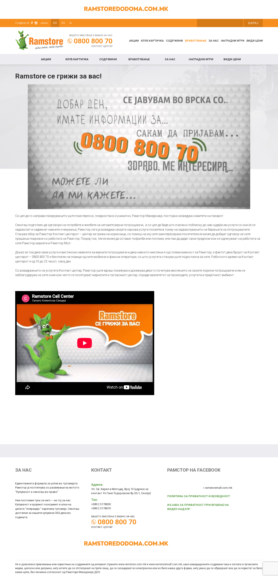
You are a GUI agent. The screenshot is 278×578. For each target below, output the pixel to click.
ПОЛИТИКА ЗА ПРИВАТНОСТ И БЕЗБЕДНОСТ (198, 496)
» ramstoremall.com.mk (217, 487)
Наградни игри (232, 40)
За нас (213, 40)
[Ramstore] (39, 41)
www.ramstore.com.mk (132, 564)
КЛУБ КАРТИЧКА (152, 40)
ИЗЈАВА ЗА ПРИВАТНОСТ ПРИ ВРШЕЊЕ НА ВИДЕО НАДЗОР (198, 507)
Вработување (195, 40)
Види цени (255, 40)
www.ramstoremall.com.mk (165, 564)
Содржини (174, 40)
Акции (134, 40)
